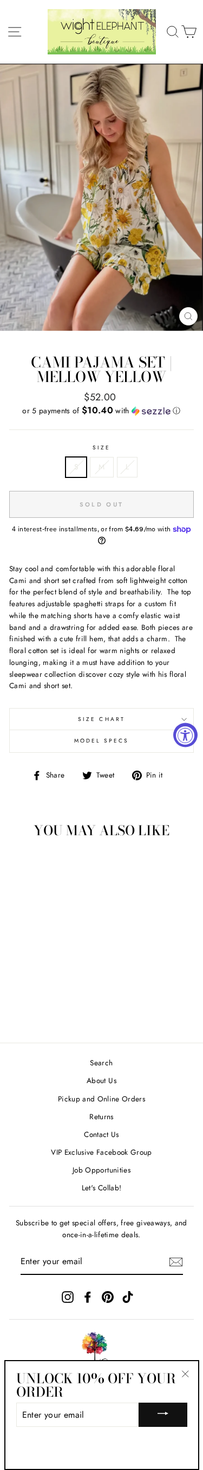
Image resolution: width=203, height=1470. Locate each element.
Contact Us (101, 1134)
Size (101, 447)
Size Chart (101, 719)
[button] (101, 410)
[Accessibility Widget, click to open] (185, 735)
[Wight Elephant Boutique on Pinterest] (108, 1297)
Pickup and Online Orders (101, 1098)
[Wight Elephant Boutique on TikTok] (128, 1297)
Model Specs (101, 741)
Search (101, 1062)
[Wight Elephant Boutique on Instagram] (68, 1297)
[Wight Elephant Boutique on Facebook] (88, 1297)
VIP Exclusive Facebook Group (101, 1152)
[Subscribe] (176, 1262)
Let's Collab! (101, 1187)
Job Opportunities (101, 1169)
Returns (101, 1116)
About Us (101, 1080)
